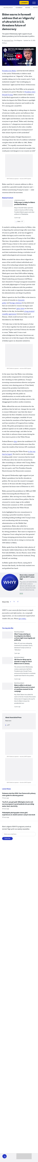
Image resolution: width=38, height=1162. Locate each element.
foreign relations (16, 303)
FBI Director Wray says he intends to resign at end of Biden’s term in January (23, 661)
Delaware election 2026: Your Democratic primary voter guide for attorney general (19, 794)
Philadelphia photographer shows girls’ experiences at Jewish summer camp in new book (18, 814)
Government (19, 7)
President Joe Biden (9, 71)
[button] (4, 1156)
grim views (20, 308)
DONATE (25, 3)
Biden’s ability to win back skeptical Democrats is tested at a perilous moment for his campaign (24, 688)
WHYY (7, 3)
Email (18, 601)
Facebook (10, 601)
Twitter (14, 601)
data (15, 441)
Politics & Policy (8, 7)
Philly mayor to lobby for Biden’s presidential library (24, 203)
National (27, 7)
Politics (35, 7)
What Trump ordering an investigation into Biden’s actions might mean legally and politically (24, 637)
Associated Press (8, 40)
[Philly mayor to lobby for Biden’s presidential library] (7, 204)
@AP (8, 725)
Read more (8, 720)
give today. (22, 619)
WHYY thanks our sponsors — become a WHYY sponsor (19, 178)
